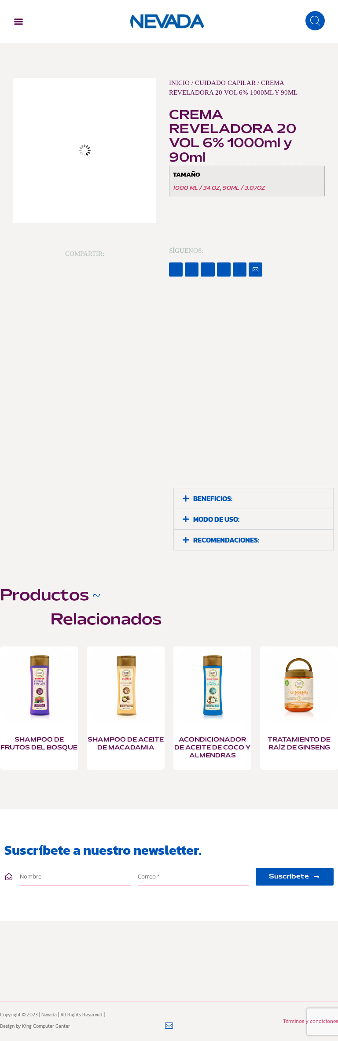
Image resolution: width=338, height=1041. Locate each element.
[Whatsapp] (239, 269)
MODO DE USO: (216, 519)
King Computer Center (46, 1026)
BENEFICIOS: (212, 498)
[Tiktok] (191, 269)
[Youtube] (207, 269)
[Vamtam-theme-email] (255, 269)
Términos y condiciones (310, 1021)
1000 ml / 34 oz (196, 187)
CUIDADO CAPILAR (225, 82)
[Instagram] (224, 269)
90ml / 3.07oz (244, 187)
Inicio (179, 82)
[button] (18, 21)
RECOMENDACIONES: (226, 540)
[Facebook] (176, 269)
